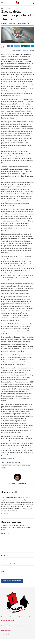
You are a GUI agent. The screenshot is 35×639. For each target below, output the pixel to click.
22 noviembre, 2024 (24, 23)
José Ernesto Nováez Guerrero (24, 50)
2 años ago (28, 497)
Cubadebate (10, 458)
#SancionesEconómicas (23, 465)
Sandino (15, 624)
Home (2, 8)
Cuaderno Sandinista (9, 23)
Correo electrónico (8, 564)
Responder (5, 513)
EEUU (3, 467)
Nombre (4, 556)
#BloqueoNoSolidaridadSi (13, 462)
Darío (21, 624)
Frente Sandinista (6, 624)
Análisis (8, 8)
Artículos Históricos (20, 626)
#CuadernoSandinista (8, 465)
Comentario (5, 533)
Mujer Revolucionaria (7, 626)
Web (2, 572)
